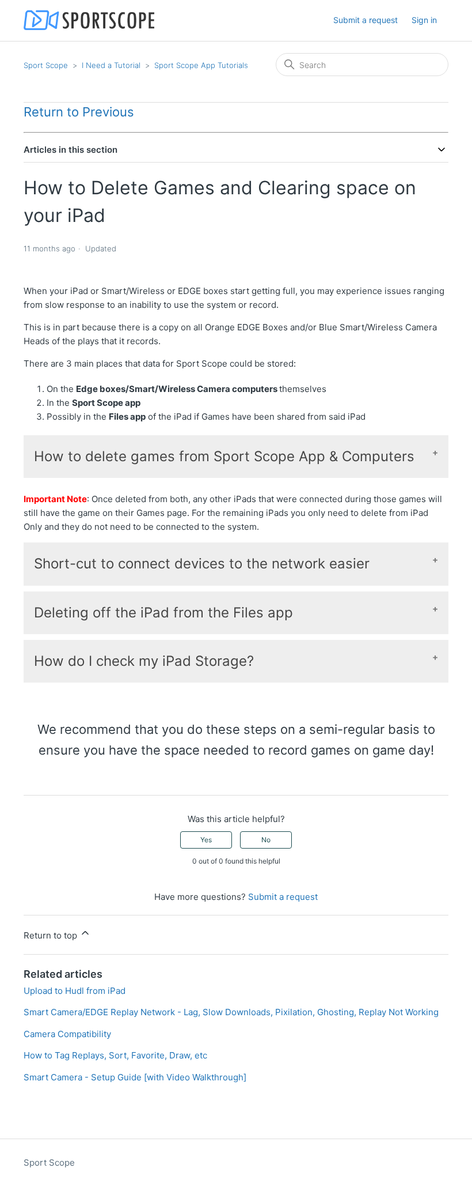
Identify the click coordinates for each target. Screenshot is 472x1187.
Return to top (51, 935)
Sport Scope (46, 65)
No (266, 839)
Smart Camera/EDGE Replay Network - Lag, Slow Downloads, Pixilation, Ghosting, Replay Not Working (231, 1012)
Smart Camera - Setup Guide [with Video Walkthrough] (135, 1077)
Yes (206, 839)
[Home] (89, 20)
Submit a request (365, 20)
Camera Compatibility (67, 1033)
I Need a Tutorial (111, 65)
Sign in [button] (424, 20)
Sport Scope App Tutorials (201, 65)
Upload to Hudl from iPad (74, 990)
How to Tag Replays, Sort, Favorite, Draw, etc (115, 1055)
